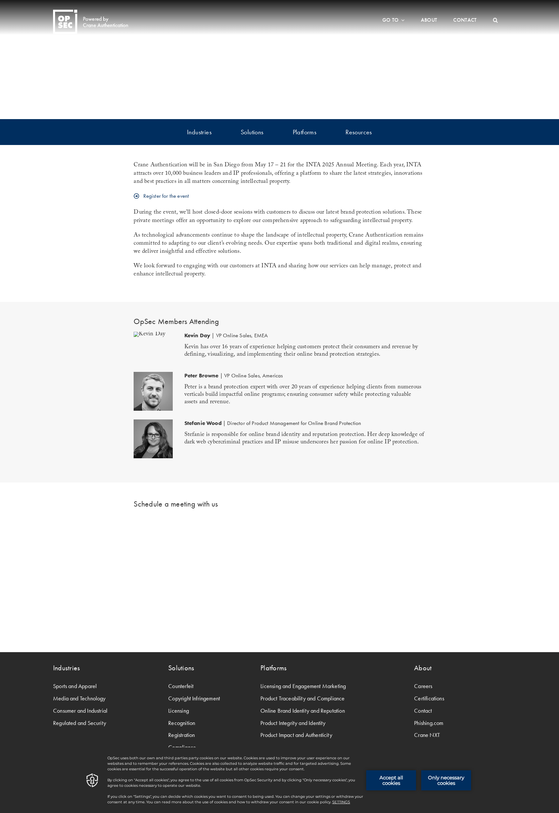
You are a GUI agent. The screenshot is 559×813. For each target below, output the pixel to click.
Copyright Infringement (194, 698)
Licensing (178, 710)
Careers (423, 686)
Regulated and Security (79, 723)
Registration (181, 735)
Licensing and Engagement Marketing (303, 686)
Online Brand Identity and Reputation (302, 710)
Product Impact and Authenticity (296, 735)
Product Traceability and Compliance (302, 698)
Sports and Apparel (75, 686)
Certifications (429, 698)
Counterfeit (180, 686)
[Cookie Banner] (279, 780)
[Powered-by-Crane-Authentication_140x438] (90, 12)
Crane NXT (427, 735)
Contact (423, 710)
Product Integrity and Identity (292, 723)
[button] (495, 20)
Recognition (181, 723)
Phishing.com (428, 723)
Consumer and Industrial (80, 710)
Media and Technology (79, 698)
